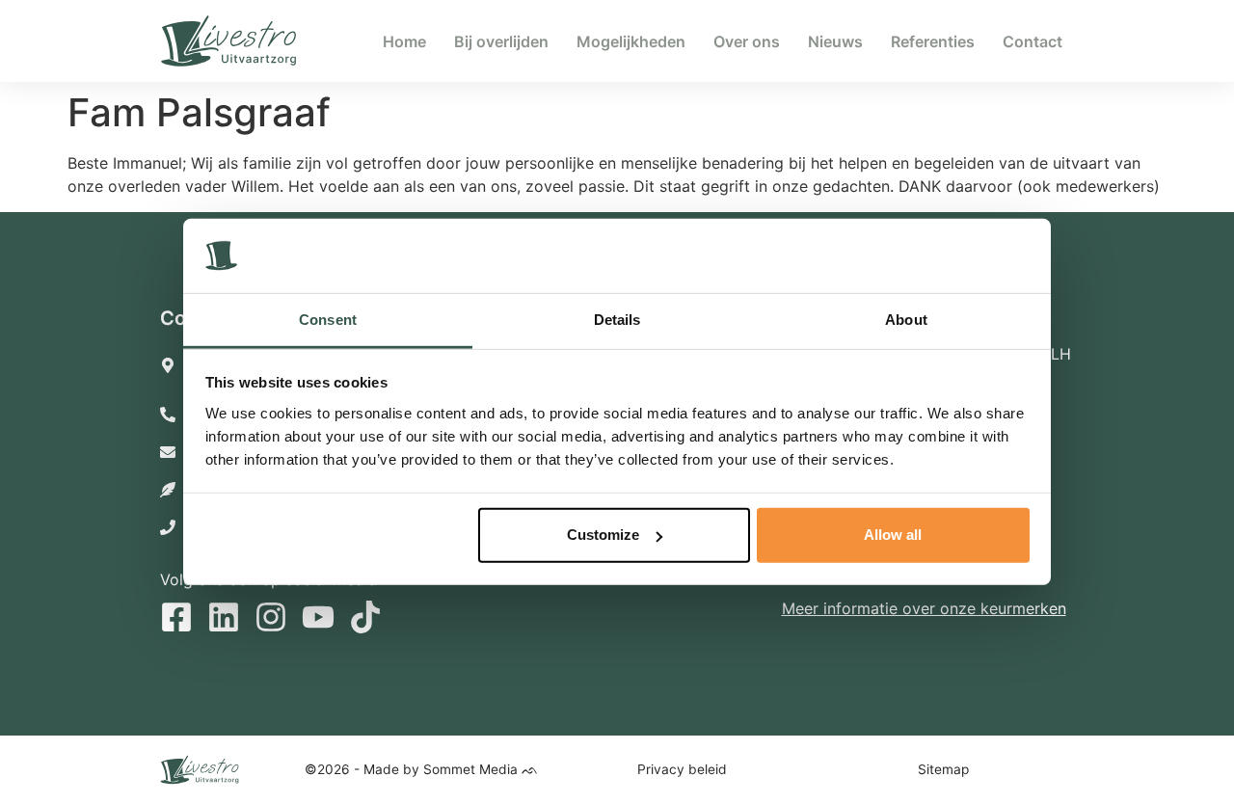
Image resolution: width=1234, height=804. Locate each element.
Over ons (746, 41)
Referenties (933, 41)
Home (404, 41)
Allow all (893, 534)
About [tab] (906, 319)
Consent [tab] (328, 319)
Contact (1032, 41)
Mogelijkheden (631, 41)
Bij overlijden (501, 41)
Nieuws (835, 41)
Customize (603, 534)
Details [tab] (617, 319)
